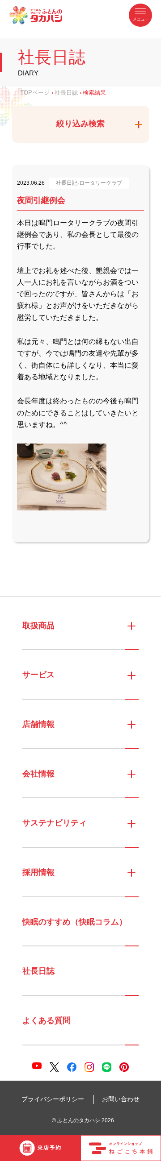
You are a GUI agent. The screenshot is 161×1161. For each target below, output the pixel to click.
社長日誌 (66, 93)
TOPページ (35, 93)
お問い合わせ (121, 1099)
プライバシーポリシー (52, 1099)
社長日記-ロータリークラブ (89, 183)
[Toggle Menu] (140, 15)
